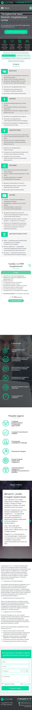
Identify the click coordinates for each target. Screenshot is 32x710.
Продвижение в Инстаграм (23, 55)
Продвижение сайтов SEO (10, 53)
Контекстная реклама (23, 53)
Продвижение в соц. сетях (8, 55)
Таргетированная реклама (8, 58)
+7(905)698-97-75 (24, 699)
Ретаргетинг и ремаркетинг (23, 58)
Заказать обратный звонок (24, 700)
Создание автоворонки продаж (16, 61)
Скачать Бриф (26, 684)
